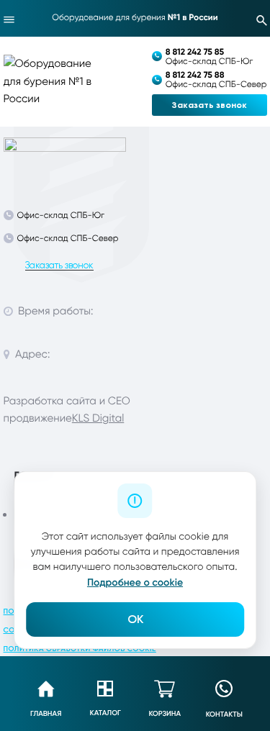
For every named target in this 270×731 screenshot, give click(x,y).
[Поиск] (261, 19)
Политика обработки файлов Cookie (80, 649)
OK (135, 619)
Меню (9, 19)
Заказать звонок (209, 105)
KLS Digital (98, 418)
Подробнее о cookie (135, 582)
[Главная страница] (65, 157)
